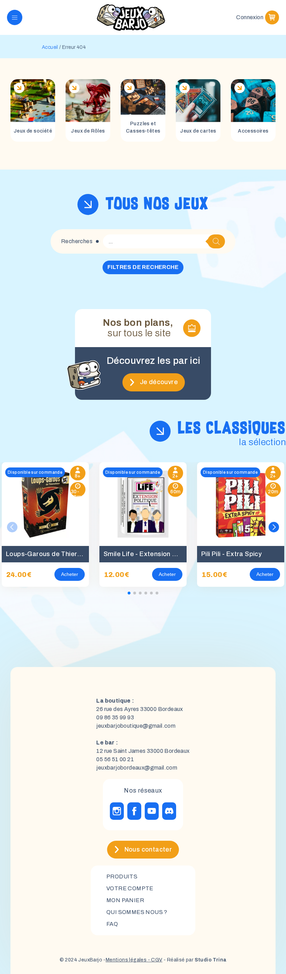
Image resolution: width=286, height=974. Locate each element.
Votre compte (129, 888)
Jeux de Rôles (88, 131)
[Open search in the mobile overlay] (164, 241)
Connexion (249, 17)
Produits (121, 876)
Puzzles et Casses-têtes (143, 127)
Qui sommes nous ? (136, 912)
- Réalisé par (195, 959)
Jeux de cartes (198, 131)
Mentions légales (126, 959)
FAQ (112, 924)
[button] (274, 527)
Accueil (50, 47)
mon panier (125, 900)
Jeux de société (33, 131)
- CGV (154, 959)
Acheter (69, 574)
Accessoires (253, 131)
